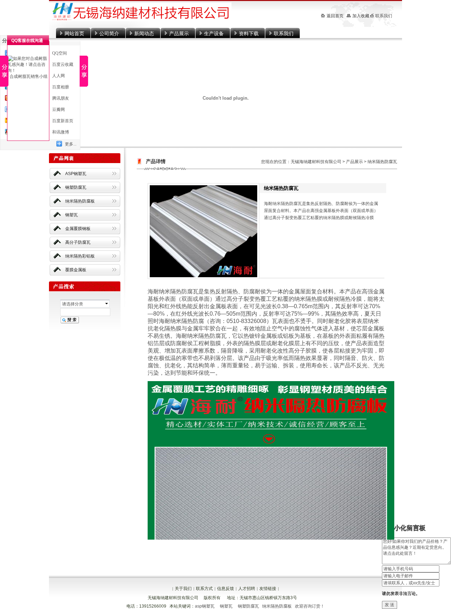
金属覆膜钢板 (78, 228)
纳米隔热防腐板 (80, 201)
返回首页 (335, 15)
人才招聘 (246, 588)
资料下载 (249, 33)
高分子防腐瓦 (78, 242)
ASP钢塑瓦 (75, 173)
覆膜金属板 (75, 269)
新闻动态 (144, 33)
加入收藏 (360, 15)
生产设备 (214, 33)
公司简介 (109, 33)
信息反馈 (225, 588)
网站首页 (74, 33)
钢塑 (223, 606)
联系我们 (284, 33)
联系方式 (204, 588)
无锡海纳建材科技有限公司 (316, 161)
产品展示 (179, 33)
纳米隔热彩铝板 (80, 256)
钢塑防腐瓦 (75, 187)
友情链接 (267, 588)
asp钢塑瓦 (205, 606)
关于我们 (183, 588)
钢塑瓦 (71, 214)
